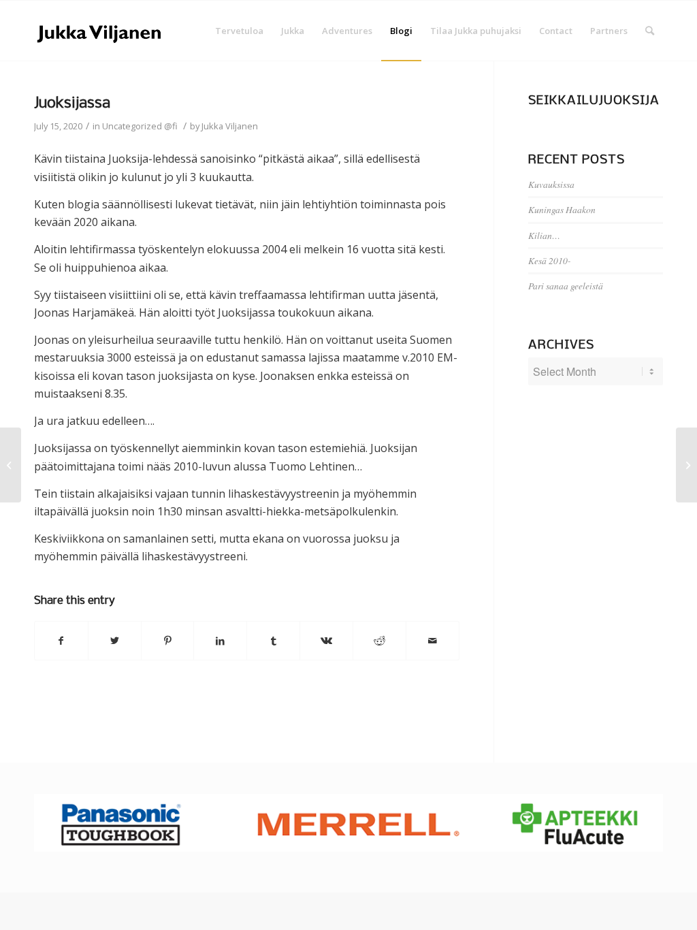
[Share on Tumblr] (273, 641)
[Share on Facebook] (61, 641)
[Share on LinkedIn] (220, 641)
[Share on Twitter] (114, 641)
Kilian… (544, 235)
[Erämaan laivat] (10, 465)
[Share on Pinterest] (168, 641)
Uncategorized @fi (140, 126)
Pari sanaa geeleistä (565, 285)
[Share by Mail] (432, 641)
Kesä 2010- (549, 260)
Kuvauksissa (551, 184)
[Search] (649, 31)
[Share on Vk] (326, 641)
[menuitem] (239, 31)
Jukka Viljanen (229, 126)
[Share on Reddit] (379, 641)
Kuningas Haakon (562, 209)
